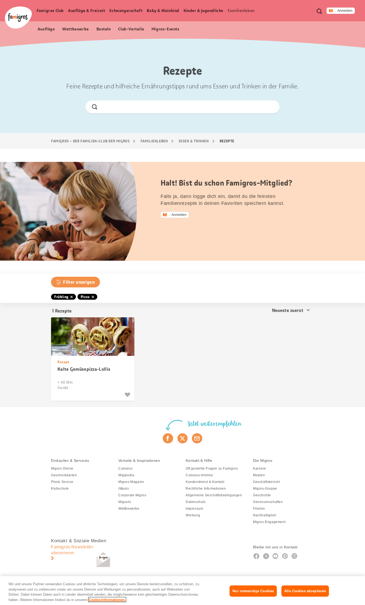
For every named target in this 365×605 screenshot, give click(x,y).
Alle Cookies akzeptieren (305, 591)
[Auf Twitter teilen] (182, 438)
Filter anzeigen (79, 282)
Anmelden (344, 11)
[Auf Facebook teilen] (168, 438)
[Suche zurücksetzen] (270, 107)
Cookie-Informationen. (107, 600)
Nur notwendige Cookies (253, 591)
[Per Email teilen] (197, 438)
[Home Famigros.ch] (18, 17)
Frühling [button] (61, 296)
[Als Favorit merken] (128, 395)
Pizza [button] (85, 296)
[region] (182, 590)
